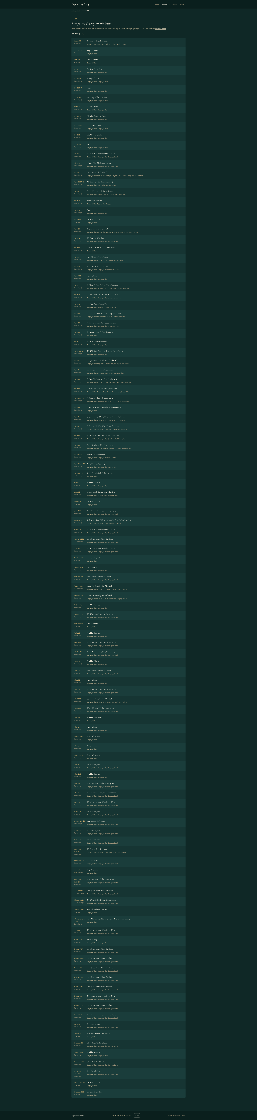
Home (157, 4)
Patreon (137, 1115)
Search (174, 4)
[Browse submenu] (169, 4)
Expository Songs (77, 1115)
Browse (165, 4)
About (182, 4)
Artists (78, 11)
